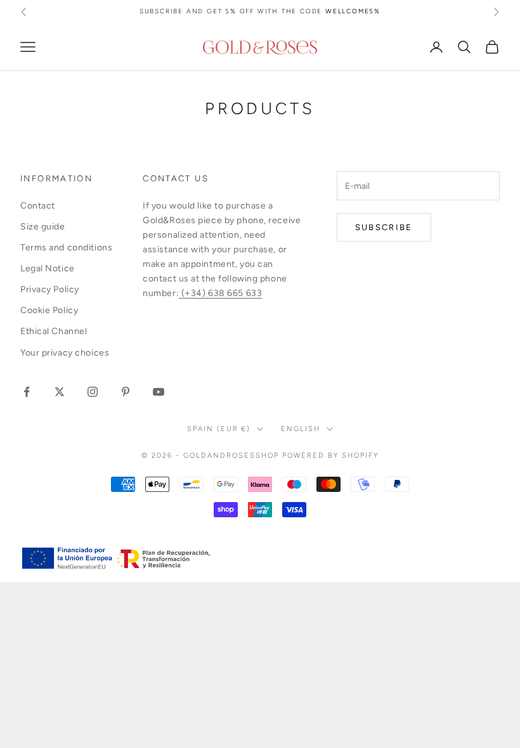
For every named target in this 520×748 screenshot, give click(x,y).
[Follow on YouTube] (158, 391)
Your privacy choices (64, 352)
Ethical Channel (53, 331)
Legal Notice (47, 268)
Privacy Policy (49, 289)
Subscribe (384, 227)
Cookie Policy (49, 310)
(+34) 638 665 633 (220, 293)
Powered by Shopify (330, 455)
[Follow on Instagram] (92, 391)
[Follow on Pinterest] (125, 391)
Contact (37, 205)
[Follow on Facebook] (26, 391)
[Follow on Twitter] (59, 391)
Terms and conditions (66, 247)
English (300, 429)
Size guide (42, 226)
